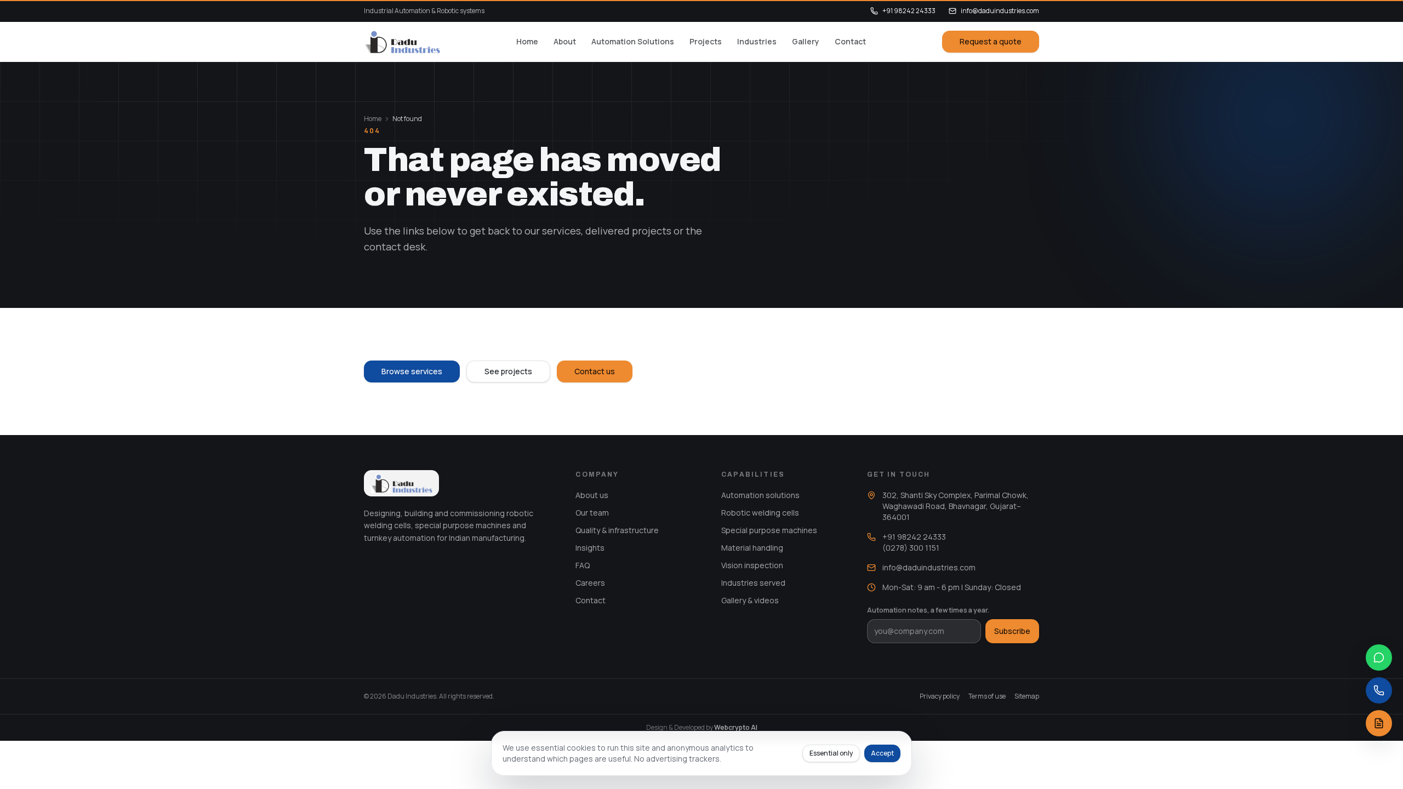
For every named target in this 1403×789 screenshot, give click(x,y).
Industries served (753, 583)
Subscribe (1012, 631)
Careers (590, 583)
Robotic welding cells (760, 512)
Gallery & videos (750, 600)
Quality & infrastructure (617, 530)
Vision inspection (752, 565)
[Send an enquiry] (1379, 723)
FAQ (582, 565)
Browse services (411, 371)
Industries (757, 41)
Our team (592, 512)
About (565, 41)
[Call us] (1379, 690)
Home (527, 41)
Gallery (805, 41)
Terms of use (987, 696)
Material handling (752, 547)
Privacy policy (940, 696)
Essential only (831, 753)
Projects (705, 41)
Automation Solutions (632, 41)
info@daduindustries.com (1000, 11)
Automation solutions (760, 495)
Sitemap (1026, 696)
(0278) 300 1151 (910, 547)
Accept (882, 753)
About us (591, 495)
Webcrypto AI (735, 727)
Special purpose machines (769, 530)
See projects (508, 371)
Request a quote (991, 41)
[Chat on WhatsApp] (1379, 657)
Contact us (594, 371)
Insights (589, 547)
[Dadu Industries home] (402, 42)
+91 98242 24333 (909, 11)
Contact (850, 41)
